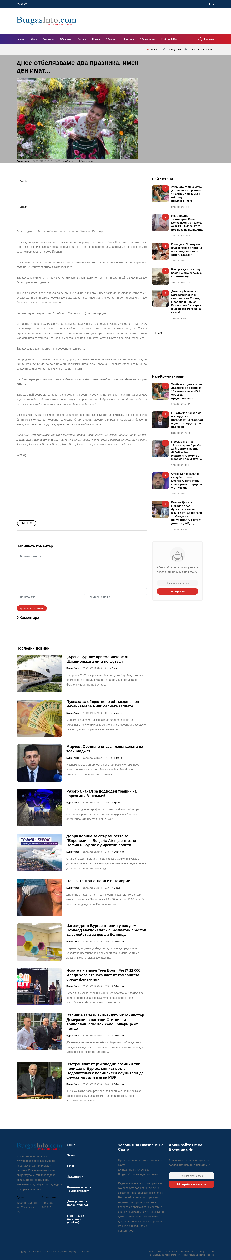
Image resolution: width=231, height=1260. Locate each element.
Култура (129, 39)
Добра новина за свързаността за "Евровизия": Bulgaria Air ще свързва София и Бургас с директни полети (101, 840)
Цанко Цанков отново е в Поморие (98, 881)
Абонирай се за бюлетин (191, 1184)
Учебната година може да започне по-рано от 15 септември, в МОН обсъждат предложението (186, 194)
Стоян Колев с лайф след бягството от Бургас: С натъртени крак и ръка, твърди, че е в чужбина (187, 480)
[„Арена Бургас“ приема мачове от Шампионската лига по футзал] (39, 673)
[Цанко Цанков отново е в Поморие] (39, 897)
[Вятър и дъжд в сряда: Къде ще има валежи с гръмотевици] (160, 276)
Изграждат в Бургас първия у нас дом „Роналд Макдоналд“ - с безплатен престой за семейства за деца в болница (106, 930)
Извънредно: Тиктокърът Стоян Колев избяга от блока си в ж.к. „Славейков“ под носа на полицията (187, 222)
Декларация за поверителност (165, 1255)
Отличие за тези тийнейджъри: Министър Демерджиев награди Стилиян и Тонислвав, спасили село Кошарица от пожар (105, 1022)
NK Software (84, 1251)
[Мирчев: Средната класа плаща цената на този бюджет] (39, 763)
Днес (34, 39)
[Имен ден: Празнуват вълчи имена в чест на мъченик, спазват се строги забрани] (160, 251)
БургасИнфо (23, 161)
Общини (111, 39)
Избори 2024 (169, 39)
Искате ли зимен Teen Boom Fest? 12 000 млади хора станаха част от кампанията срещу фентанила (103, 974)
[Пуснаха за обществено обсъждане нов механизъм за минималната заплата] (39, 718)
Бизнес (82, 39)
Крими (96, 39)
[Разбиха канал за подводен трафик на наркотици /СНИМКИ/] (39, 807)
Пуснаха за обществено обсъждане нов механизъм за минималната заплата (102, 704)
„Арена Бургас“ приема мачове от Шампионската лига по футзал (97, 659)
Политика (48, 39)
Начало (21, 39)
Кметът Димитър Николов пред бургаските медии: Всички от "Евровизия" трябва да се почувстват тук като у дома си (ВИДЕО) (187, 513)
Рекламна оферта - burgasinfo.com (197, 1251)
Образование (148, 39)
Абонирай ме (177, 591)
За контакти (75, 1176)
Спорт (115, 668)
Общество (66, 39)
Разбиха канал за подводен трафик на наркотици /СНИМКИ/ (101, 793)
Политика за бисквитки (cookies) (75, 1219)
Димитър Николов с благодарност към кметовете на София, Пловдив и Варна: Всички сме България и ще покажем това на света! (186, 302)
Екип (70, 1166)
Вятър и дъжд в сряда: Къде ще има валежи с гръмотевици (186, 273)
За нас (71, 1155)
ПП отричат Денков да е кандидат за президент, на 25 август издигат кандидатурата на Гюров (187, 420)
